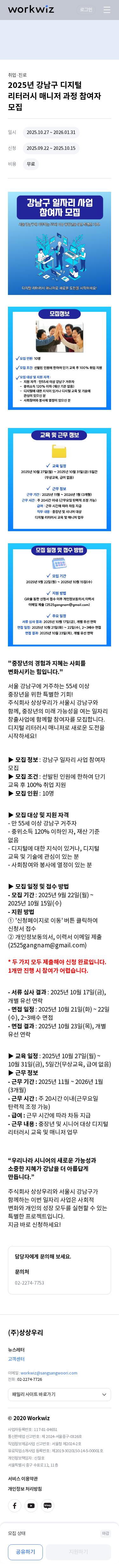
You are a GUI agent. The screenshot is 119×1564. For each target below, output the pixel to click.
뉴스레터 (16, 1350)
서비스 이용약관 (23, 1479)
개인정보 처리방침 (25, 1489)
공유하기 (25, 1551)
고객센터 (16, 1359)
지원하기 (78, 1551)
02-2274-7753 (29, 1283)
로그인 (86, 10)
